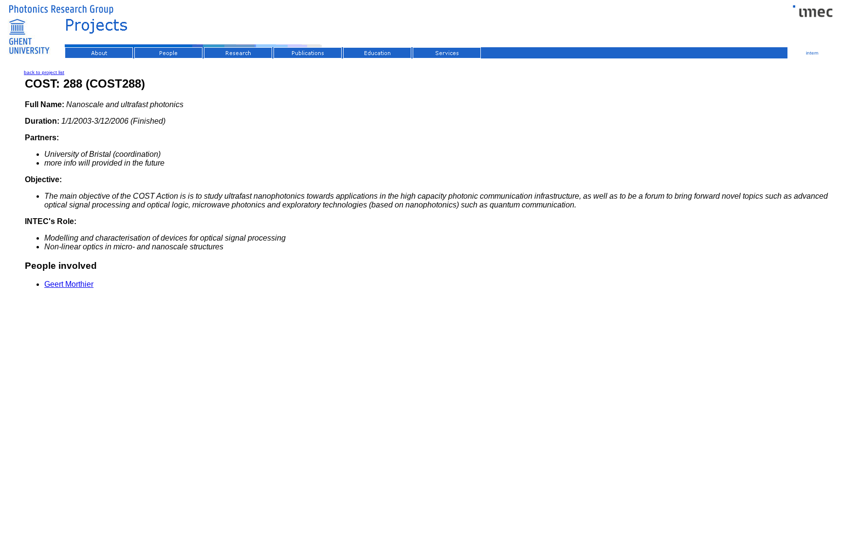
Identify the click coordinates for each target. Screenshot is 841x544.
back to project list (44, 72)
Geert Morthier (68, 284)
